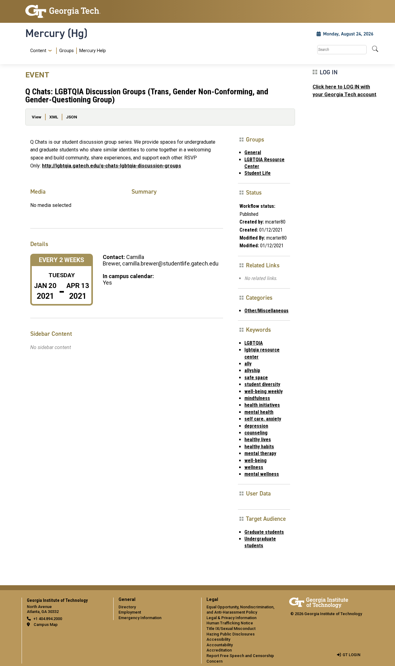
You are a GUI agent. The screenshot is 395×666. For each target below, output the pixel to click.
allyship (252, 370)
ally (248, 364)
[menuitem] (66, 50)
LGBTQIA (253, 343)
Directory (127, 607)
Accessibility (218, 639)
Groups (66, 50)
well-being (255, 460)
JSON (71, 116)
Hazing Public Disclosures (230, 634)
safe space (256, 377)
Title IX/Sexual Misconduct (231, 628)
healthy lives (257, 439)
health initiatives (262, 405)
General (252, 152)
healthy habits (259, 447)
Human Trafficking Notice (229, 623)
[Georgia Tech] (65, 11)
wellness (253, 467)
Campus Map (46, 624)
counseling (256, 433)
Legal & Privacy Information (231, 617)
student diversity (262, 384)
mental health (258, 412)
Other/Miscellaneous (266, 311)
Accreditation (219, 650)
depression (256, 426)
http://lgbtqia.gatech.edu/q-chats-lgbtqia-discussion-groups (111, 166)
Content (38, 50)
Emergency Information (139, 617)
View (36, 116)
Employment (129, 612)
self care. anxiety (262, 419)
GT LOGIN (351, 654)
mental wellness (261, 474)
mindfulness (257, 398)
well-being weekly (263, 391)
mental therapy (260, 453)
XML (53, 116)
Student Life (257, 173)
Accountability (219, 645)
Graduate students (264, 532)
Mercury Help (92, 50)
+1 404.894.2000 (47, 618)
